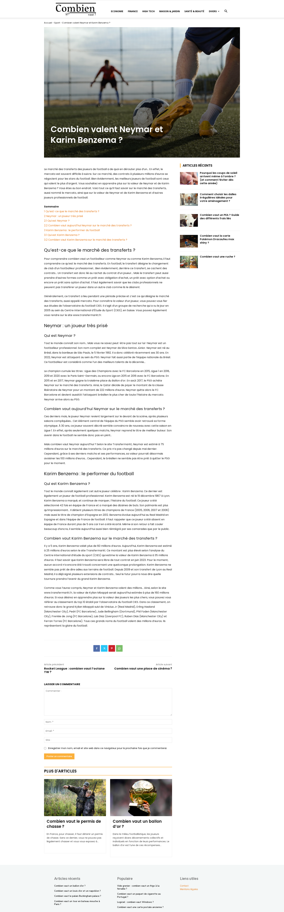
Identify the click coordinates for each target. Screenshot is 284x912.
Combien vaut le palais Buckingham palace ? (77, 896)
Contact (184, 885)
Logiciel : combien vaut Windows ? (135, 902)
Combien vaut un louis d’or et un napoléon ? (77, 890)
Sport (57, 22)
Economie (117, 11)
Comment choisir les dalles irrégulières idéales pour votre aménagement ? (218, 197)
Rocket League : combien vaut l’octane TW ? (74, 670)
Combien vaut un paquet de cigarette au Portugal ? (139, 895)
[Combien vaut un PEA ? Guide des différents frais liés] (189, 220)
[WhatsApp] (119, 648)
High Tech (148, 11)
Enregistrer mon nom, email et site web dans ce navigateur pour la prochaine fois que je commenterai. (107, 748)
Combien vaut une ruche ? (217, 257)
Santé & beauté (194, 11)
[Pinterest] (111, 648)
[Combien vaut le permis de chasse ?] (75, 797)
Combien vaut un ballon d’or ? (137, 824)
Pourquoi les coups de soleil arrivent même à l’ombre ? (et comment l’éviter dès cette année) (218, 178)
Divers (213, 11)
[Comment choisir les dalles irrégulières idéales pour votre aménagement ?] (189, 199)
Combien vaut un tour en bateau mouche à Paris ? (77, 903)
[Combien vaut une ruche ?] (189, 262)
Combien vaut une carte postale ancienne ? (140, 907)
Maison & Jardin (169, 11)
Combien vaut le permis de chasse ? (74, 824)
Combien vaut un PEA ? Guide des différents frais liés (219, 216)
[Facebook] (96, 648)
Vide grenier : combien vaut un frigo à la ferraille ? (138, 887)
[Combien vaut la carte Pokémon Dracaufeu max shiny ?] (189, 241)
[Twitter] (104, 648)
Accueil (48, 22)
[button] (226, 11)
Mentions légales (189, 889)
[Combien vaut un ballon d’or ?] (141, 797)
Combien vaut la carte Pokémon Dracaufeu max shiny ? (217, 239)
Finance (133, 11)
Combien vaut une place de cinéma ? (143, 668)
